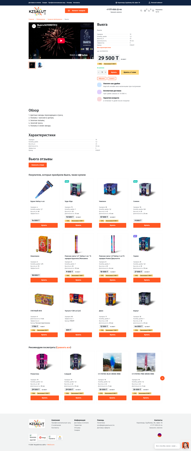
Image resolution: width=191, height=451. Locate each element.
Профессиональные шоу (56, 2)
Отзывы (69, 2)
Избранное (102, 78)
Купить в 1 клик (130, 72)
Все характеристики (104, 47)
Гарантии (78, 425)
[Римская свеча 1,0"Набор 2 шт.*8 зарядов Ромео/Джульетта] (112, 244)
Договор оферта (103, 428)
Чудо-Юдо (69, 201)
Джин (101, 311)
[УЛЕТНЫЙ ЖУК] (44, 299)
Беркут (136, 311)
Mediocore (50, 444)
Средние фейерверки (55, 19)
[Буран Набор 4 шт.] (44, 189)
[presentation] (162, 378)
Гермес (136, 256)
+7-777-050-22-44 (114, 9)
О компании (56, 425)
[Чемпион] (112, 189)
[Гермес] (146, 244)
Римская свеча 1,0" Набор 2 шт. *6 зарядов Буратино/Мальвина (78, 257)
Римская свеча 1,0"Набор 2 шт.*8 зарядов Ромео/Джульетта (111, 257)
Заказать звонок (116, 12)
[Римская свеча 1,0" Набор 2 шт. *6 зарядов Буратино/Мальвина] (78, 244)
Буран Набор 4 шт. (38, 201)
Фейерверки (40, 19)
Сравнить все (63, 347)
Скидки (44, 2)
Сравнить (112, 78)
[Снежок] (146, 189)
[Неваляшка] (44, 244)
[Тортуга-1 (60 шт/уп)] (78, 299)
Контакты (76, 2)
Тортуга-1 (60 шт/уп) (73, 311)
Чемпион (102, 201)
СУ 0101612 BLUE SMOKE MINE (109, 374)
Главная (31, 19)
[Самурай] (78, 362)
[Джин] (112, 299)
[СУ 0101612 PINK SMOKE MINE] (146, 362)
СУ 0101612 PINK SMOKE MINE (143, 374)
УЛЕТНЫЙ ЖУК (36, 311)
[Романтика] (45, 362)
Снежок (136, 201)
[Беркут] (146, 299)
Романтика (35, 374)
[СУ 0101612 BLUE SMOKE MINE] (112, 362)
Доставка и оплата (35, 2)
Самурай (67, 374)
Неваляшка (35, 256)
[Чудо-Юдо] (78, 189)
